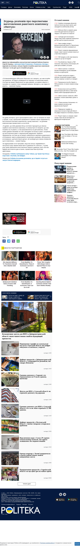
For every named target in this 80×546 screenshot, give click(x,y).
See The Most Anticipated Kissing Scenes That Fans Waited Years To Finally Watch (69, 128)
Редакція (18, 504)
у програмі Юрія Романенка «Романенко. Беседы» (31, 64)
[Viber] (48, 57)
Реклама (24, 504)
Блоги (32, 7)
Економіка (17, 7)
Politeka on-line (40, 7)
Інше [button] (76, 7)
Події (64, 7)
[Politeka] (40, 2)
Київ (49, 7)
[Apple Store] (60, 499)
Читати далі (27, 484)
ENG (70, 7)
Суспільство (57, 7)
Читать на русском (46, 29)
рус (7, 2)
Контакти (30, 504)
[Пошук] (79, 3)
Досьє (10, 7)
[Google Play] (72, 499)
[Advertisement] (26, 173)
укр (2, 2)
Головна (3, 7)
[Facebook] (41, 57)
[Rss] (70, 3)
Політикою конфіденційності (47, 543)
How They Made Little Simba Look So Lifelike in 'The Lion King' (69, 136)
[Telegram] (72, 3)
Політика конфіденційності (8, 504)
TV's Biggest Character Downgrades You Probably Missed (68, 155)
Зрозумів (77, 543)
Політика (25, 7)
